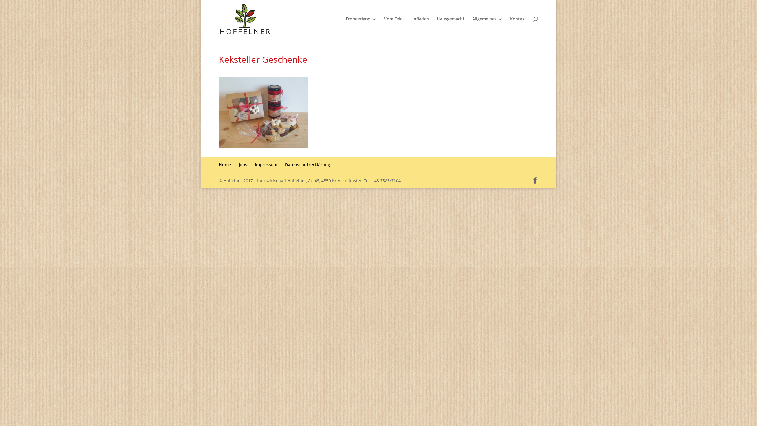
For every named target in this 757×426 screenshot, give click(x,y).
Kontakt (518, 19)
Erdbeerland (358, 19)
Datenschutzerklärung (307, 164)
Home (225, 164)
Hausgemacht (451, 19)
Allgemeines (484, 19)
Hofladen (419, 19)
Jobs (243, 164)
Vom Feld (393, 19)
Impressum (266, 164)
